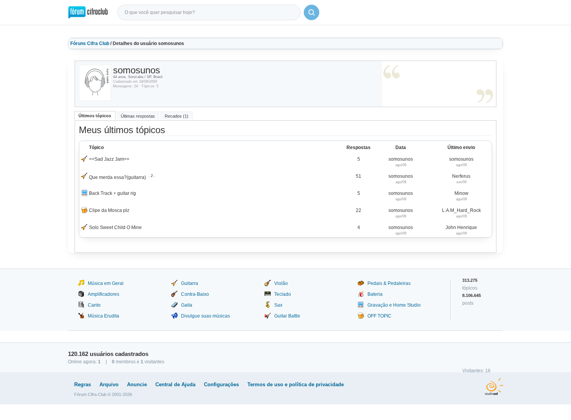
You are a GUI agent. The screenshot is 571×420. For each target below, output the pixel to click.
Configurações (221, 384)
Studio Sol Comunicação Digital (494, 386)
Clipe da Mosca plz (109, 210)
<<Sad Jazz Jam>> (109, 159)
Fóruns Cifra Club (89, 43)
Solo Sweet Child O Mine (115, 227)
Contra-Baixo (195, 294)
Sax (278, 305)
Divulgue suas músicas (205, 316)
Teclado (282, 294)
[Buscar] (311, 12)
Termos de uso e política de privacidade (295, 384)
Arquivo (108, 384)
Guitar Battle (287, 316)
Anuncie (137, 384)
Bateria (375, 294)
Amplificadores (103, 294)
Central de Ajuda (175, 384)
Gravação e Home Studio (394, 305)
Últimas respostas (138, 116)
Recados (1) (176, 116)
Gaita (186, 305)
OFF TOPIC (379, 316)
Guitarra (189, 283)
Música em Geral (106, 283)
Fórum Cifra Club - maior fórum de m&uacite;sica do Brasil (88, 12)
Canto (94, 305)
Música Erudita (103, 316)
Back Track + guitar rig (112, 193)
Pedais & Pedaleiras (389, 283)
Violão (281, 283)
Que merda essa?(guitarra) (117, 177)
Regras (82, 384)
